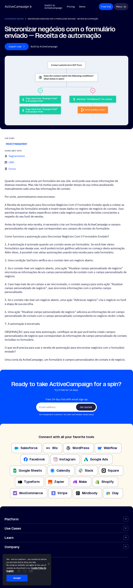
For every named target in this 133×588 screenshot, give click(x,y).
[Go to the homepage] (18, 6)
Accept (17, 578)
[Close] (48, 563)
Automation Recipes (14, 19)
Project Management (16, 144)
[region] (27, 569)
